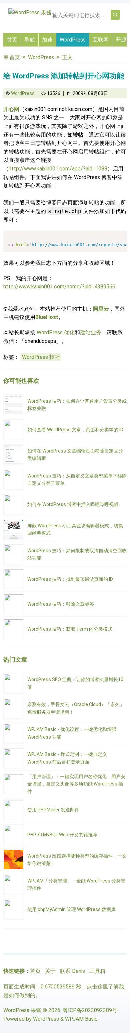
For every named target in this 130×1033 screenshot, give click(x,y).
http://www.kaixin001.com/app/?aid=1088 (58, 168)
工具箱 (97, 971)
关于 (50, 971)
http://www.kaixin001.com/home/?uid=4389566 (59, 286)
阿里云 (101, 309)
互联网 (101, 40)
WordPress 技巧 (41, 357)
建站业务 (90, 332)
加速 (47, 40)
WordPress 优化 (56, 332)
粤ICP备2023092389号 (90, 1010)
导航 (29, 40)
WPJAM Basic (81, 1019)
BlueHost (46, 317)
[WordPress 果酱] (30, 12)
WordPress (73, 40)
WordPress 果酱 (22, 1010)
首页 (12, 40)
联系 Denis (72, 971)
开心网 (11, 109)
